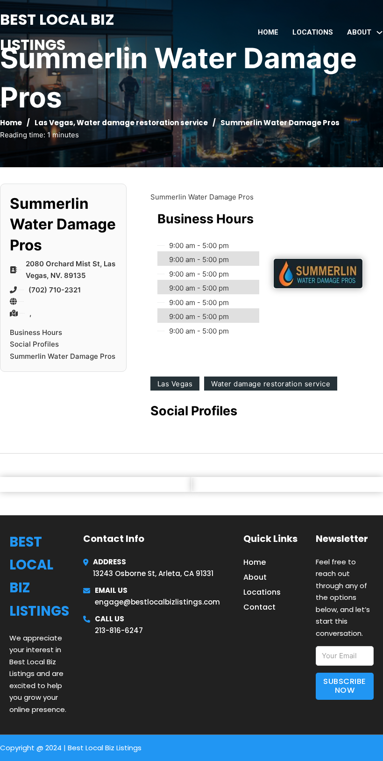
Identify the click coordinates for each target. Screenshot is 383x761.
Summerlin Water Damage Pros (62, 356)
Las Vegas (54, 123)
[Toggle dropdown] (379, 32)
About (255, 577)
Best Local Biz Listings (57, 32)
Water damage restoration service (142, 123)
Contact (259, 607)
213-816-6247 (119, 630)
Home (268, 32)
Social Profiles (34, 344)
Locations (312, 32)
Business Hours (36, 332)
